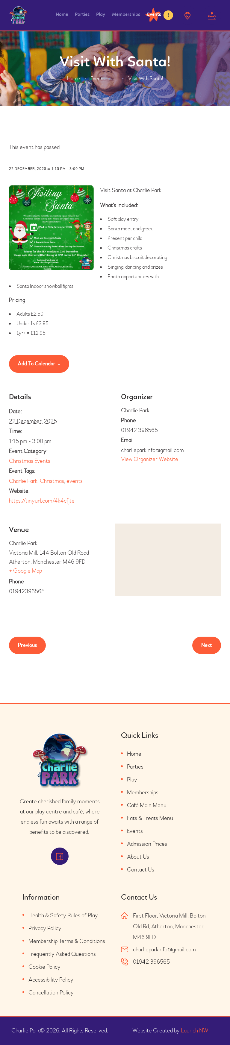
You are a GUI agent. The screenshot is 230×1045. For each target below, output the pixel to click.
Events (97, 78)
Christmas (52, 481)
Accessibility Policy (50, 979)
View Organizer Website (149, 459)
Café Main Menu (147, 805)
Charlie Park (23, 481)
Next (206, 645)
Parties (135, 766)
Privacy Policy (44, 928)
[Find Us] (187, 15)
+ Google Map (25, 570)
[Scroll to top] (215, 1027)
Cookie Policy (44, 967)
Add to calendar (36, 364)
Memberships (142, 792)
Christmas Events (29, 461)
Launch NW (194, 1030)
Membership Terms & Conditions (66, 941)
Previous (27, 645)
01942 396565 (151, 961)
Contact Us (140, 869)
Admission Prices (147, 844)
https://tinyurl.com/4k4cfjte (42, 500)
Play (132, 779)
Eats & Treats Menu (150, 818)
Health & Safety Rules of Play (63, 915)
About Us (138, 856)
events (74, 481)
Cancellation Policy (51, 992)
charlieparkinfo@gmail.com (164, 949)
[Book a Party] (212, 15)
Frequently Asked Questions (62, 954)
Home (73, 78)
